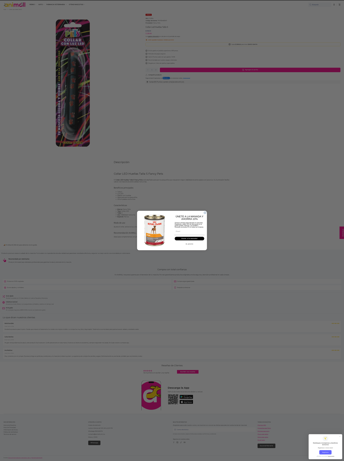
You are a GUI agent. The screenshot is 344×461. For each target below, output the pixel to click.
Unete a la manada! (189, 238)
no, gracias (189, 244)
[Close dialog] (205, 213)
